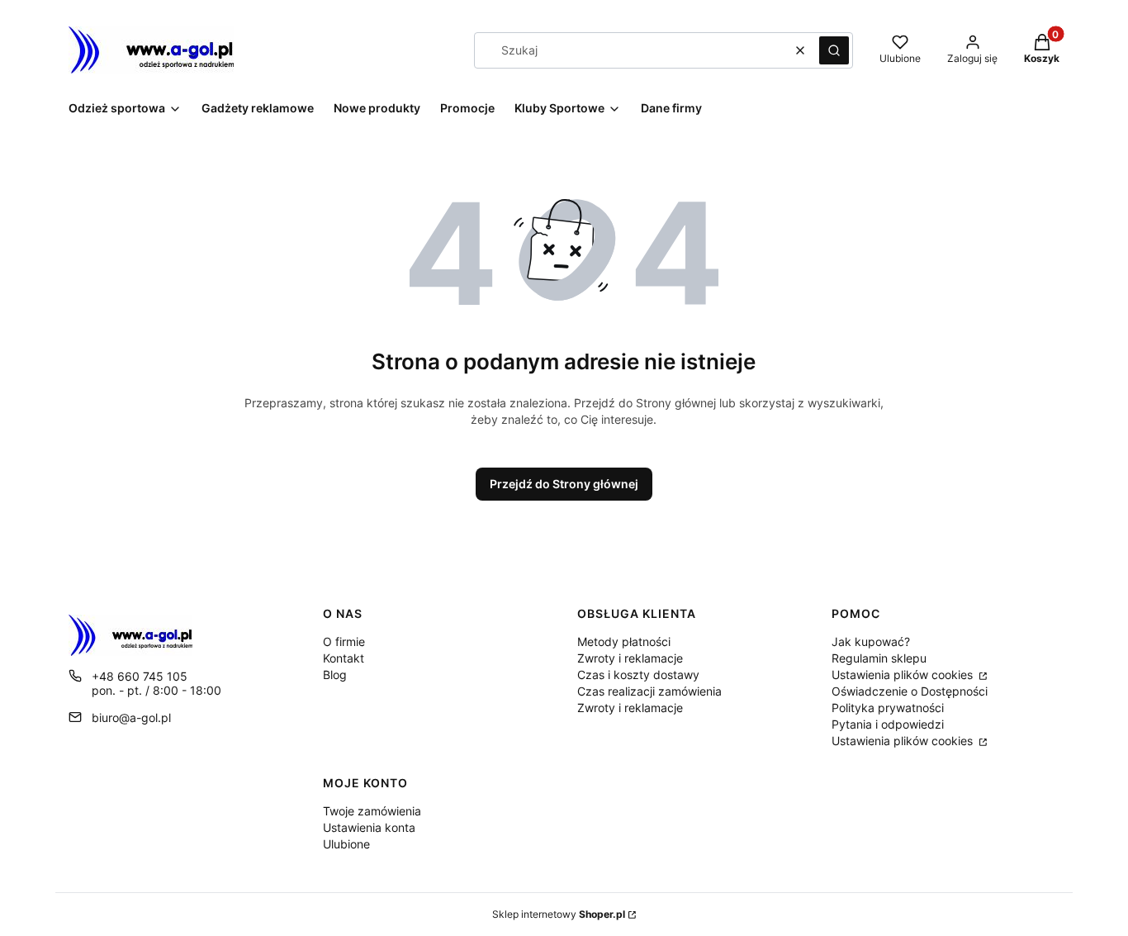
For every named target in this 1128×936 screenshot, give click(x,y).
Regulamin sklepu (879, 658)
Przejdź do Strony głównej (564, 484)
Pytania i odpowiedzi (888, 724)
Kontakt (343, 658)
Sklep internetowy (558, 914)
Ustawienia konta (369, 827)
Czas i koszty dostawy (638, 675)
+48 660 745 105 (139, 676)
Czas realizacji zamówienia (649, 691)
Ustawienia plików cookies (904, 675)
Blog (335, 675)
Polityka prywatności (888, 708)
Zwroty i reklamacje (630, 658)
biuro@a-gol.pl (131, 717)
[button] (834, 50)
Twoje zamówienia (372, 811)
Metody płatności (624, 641)
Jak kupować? (871, 641)
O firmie (344, 641)
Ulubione (346, 844)
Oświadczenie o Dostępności (910, 691)
